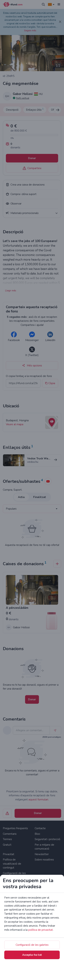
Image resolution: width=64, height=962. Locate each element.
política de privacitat (40, 930)
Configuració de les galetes (32, 945)
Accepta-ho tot (32, 955)
